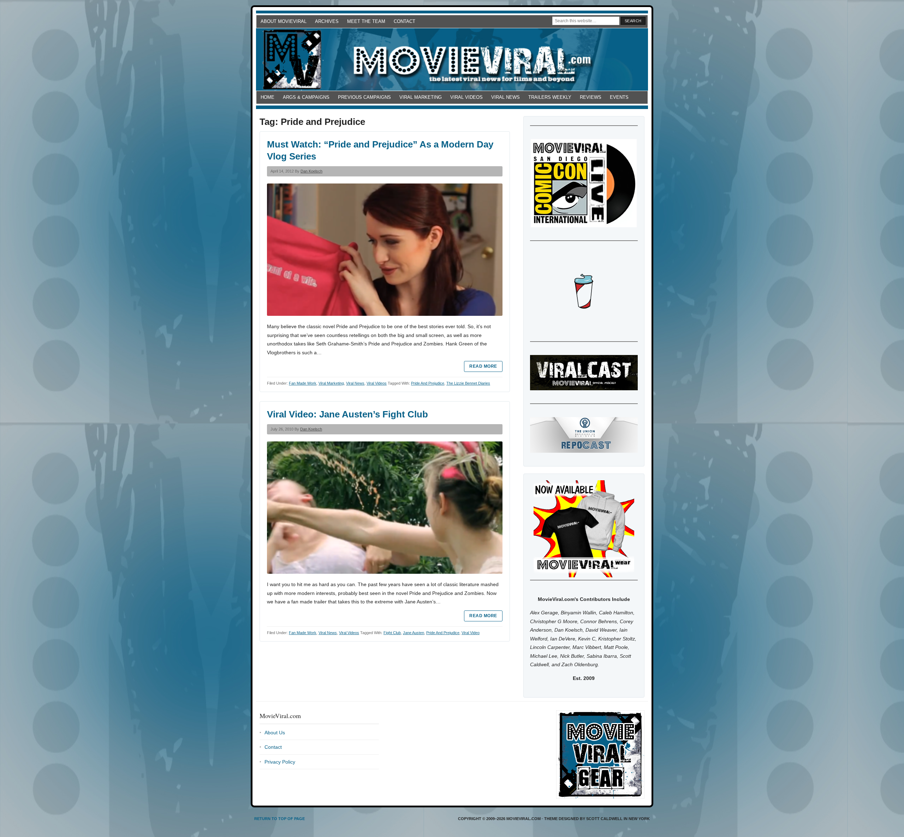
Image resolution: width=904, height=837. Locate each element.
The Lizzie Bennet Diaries (468, 383)
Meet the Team (366, 21)
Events (619, 97)
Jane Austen (413, 633)
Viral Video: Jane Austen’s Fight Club (347, 414)
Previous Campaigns (364, 97)
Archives (327, 21)
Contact (404, 21)
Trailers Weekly (549, 97)
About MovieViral (284, 21)
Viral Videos (466, 97)
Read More (483, 366)
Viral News (505, 97)
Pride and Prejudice (427, 383)
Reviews (590, 97)
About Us (274, 732)
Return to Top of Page (279, 819)
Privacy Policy (279, 762)
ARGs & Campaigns (306, 97)
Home (267, 97)
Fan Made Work (302, 383)
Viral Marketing (420, 97)
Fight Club (392, 633)
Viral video (471, 633)
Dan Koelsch (311, 171)
